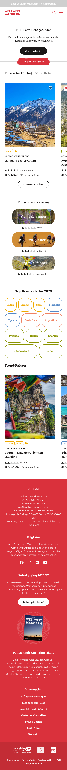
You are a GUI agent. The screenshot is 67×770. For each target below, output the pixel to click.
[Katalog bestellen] (33, 628)
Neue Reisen (45, 73)
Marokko (54, 304)
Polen (50, 351)
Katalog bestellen (33, 601)
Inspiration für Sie (34, 61)
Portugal (14, 335)
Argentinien (52, 320)
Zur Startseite (33, 50)
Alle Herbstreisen (33, 184)
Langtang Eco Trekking (20, 160)
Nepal (9, 151)
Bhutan (25, 304)
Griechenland (21, 351)
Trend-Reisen (15, 365)
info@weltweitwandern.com (34, 507)
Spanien (53, 335)
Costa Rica (31, 320)
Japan (10, 304)
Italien (34, 335)
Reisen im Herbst (18, 73)
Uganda (12, 320)
